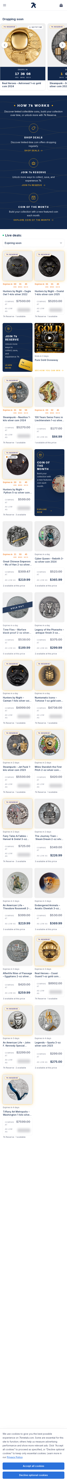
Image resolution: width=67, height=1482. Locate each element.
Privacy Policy (15, 1457)
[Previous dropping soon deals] (4, 45)
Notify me (37, 27)
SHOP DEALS (31, 150)
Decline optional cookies (33, 1475)
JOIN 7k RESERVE (32, 185)
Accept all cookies (33, 1466)
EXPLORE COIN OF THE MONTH (32, 220)
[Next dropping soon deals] (62, 45)
